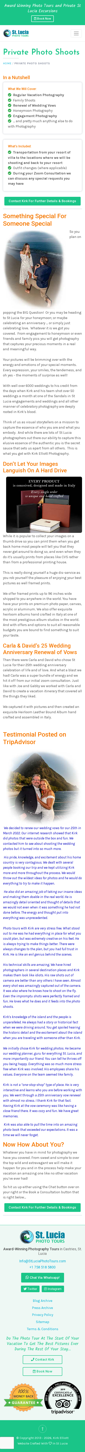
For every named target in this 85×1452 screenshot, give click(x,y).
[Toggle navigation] (76, 33)
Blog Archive (42, 1301)
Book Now (44, 18)
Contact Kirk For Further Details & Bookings (42, 201)
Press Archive (42, 1308)
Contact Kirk (44, 1359)
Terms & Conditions (42, 1329)
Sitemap (42, 1322)
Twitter (32, 1289)
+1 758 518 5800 (42, 1267)
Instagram (54, 1289)
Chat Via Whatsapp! (44, 1278)
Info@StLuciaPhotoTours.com (42, 1261)
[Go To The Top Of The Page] (42, 1429)
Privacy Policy (42, 1315)
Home (7, 63)
